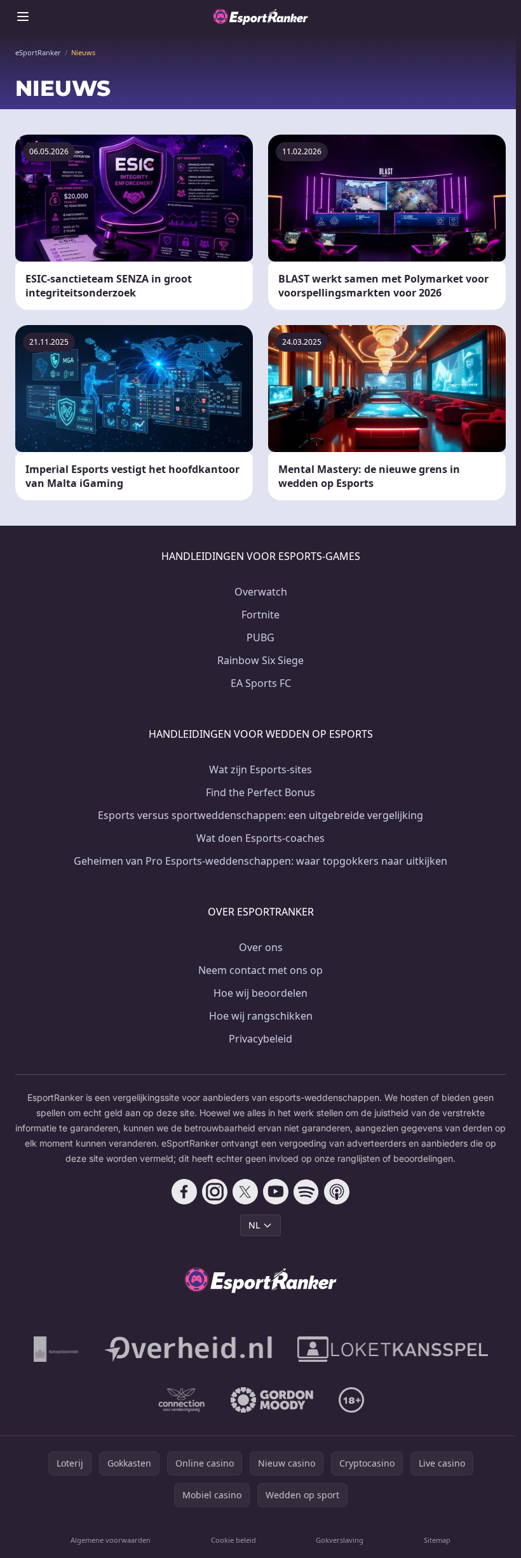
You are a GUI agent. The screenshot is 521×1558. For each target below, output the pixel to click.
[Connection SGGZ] (181, 1400)
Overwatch (260, 592)
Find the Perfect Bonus (260, 792)
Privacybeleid (260, 1039)
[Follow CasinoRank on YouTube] (275, 1191)
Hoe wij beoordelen (260, 993)
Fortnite (260, 615)
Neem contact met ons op (260, 970)
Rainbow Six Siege (260, 660)
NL (254, 1225)
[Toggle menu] (23, 16)
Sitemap (437, 1540)
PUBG (260, 637)
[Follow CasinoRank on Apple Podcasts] (336, 1191)
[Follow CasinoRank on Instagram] (214, 1191)
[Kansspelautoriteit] (56, 1349)
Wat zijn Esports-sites (260, 769)
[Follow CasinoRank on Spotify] (306, 1191)
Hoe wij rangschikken (261, 1016)
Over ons (261, 947)
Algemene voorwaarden (111, 1540)
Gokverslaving (339, 1540)
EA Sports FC (261, 683)
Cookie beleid (233, 1540)
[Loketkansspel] (392, 1349)
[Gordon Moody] (272, 1400)
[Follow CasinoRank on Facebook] (184, 1191)
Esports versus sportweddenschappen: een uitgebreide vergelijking (260, 815)
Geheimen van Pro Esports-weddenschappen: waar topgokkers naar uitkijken (260, 861)
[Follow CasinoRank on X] (245, 1191)
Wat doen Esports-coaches (260, 838)
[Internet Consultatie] (188, 1349)
